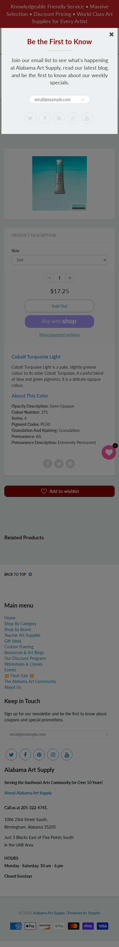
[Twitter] (30, 118)
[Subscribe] (83, 99)
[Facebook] (45, 118)
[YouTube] (87, 118)
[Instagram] (73, 118)
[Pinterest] (59, 118)
